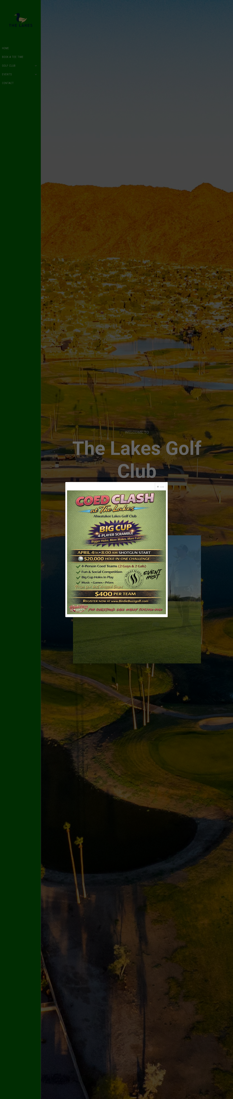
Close (162, 487)
